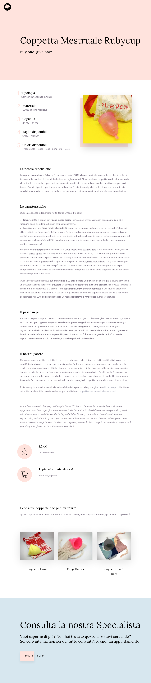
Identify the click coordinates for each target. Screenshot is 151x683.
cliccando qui (109, 387)
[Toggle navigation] (123, 7)
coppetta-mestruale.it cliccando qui (97, 391)
